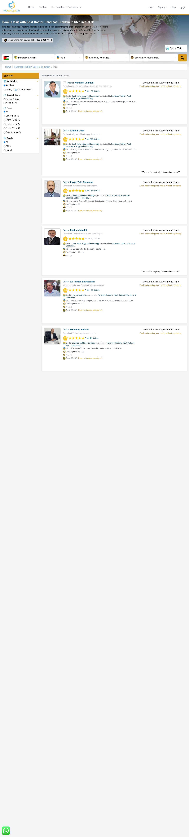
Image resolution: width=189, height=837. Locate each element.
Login (150, 7)
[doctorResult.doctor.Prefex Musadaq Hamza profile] (52, 336)
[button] (66, 7)
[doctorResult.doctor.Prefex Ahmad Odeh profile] (52, 137)
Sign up (162, 7)
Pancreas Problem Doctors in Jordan (32, 67)
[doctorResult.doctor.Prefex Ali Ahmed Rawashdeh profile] (52, 288)
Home (31, 7)
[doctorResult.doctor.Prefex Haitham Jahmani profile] (52, 89)
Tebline (43, 7)
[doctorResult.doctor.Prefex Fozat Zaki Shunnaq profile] (52, 188)
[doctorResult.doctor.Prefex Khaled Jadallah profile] (52, 236)
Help (173, 7)
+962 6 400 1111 (43, 40)
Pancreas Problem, (118, 96)
